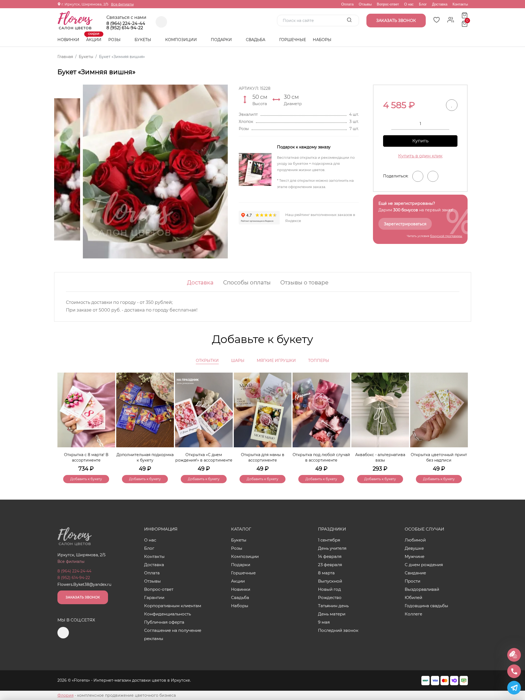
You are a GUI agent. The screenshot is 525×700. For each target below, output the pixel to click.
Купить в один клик (420, 156)
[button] (461, 418)
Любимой (415, 540)
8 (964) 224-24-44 (125, 23)
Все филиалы (122, 4)
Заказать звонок (83, 597)
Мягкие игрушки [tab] (276, 360)
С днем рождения (424, 564)
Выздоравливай (422, 589)
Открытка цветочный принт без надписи (439, 457)
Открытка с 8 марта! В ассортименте (86, 457)
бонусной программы (446, 236)
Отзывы (365, 4)
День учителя (332, 548)
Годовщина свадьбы (426, 605)
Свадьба (256, 39)
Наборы (322, 39)
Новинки (68, 39)
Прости (412, 581)
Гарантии (154, 597)
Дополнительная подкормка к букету (145, 457)
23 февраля (330, 564)
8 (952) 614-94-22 (124, 28)
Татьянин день (333, 605)
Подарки (222, 39)
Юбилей (413, 597)
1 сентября (329, 540)
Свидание (415, 572)
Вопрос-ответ (388, 4)
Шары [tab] (237, 360)
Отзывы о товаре (304, 282)
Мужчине (414, 556)
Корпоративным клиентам (172, 605)
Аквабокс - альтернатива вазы (380, 457)
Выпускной (330, 581)
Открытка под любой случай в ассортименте (321, 457)
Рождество (330, 597)
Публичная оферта (164, 622)
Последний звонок (338, 630)
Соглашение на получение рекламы (172, 634)
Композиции (181, 39)
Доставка (439, 4)
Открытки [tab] (207, 360)
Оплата (347, 4)
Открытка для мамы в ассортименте (262, 457)
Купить (420, 140)
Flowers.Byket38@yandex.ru (84, 584)
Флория (65, 695)
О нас (409, 4)
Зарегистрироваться (405, 223)
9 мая (324, 622)
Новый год (329, 589)
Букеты (143, 39)
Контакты (460, 4)
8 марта (326, 572)
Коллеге (413, 614)
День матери (331, 614)
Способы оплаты (247, 282)
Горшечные (292, 39)
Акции (93, 37)
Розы (115, 39)
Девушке (414, 548)
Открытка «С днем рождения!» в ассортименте (203, 457)
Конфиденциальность (167, 614)
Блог (423, 4)
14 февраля (330, 556)
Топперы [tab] (318, 360)
